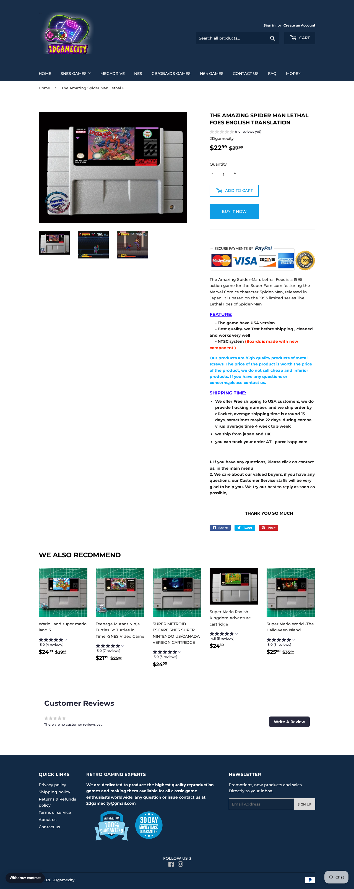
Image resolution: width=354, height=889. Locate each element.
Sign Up (305, 804)
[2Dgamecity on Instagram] (180, 864)
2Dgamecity (63, 880)
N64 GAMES (211, 73)
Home (45, 73)
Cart (304, 37)
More (292, 73)
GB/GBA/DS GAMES (171, 73)
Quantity (218, 164)
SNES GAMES (74, 73)
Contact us (246, 73)
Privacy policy (52, 784)
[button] (235, 132)
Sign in (269, 25)
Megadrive (112, 73)
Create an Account (299, 25)
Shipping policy (54, 791)
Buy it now (234, 211)
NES (138, 73)
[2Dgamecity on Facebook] (171, 864)
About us (47, 819)
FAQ (272, 73)
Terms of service (55, 812)
